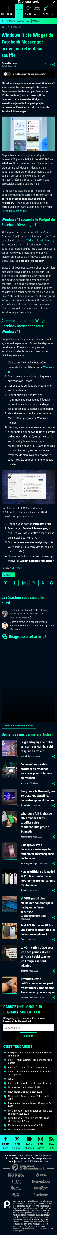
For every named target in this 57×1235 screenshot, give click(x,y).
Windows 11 (8, 574)
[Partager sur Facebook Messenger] (33, 583)
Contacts (48, 1155)
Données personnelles (42, 1158)
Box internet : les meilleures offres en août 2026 (29, 1105)
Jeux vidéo (25, 756)
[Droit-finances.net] (15, 1188)
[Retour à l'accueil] (28, 2)
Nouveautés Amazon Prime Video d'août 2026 (28, 1098)
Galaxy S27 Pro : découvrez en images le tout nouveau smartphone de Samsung (37, 851)
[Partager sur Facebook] (14, 583)
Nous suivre (51, 583)
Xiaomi (24, 890)
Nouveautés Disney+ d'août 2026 (25, 1091)
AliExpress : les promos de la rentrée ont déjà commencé (31, 1054)
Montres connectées (30, 997)
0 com (48, 64)
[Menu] (3, 2)
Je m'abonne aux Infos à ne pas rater (29, 74)
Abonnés (29, 1146)
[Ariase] (41, 1194)
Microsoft (17, 568)
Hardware (10, 20)
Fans (5, 1146)
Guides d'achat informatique (33, 916)
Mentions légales (22, 1158)
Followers (17, 1146)
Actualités (25, 805)
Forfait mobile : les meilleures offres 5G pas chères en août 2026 (30, 1112)
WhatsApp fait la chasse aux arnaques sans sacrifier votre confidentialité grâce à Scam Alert (36, 822)
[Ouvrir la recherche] (53, 2)
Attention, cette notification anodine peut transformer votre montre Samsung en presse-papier (38, 985)
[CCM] (41, 1175)
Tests (28, 20)
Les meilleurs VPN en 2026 (21, 1129)
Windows (36, 20)
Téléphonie (7, 14)
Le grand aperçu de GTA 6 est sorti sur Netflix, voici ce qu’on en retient (37, 746)
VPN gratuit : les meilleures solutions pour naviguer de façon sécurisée (37, 905)
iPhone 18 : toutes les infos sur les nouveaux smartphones (30, 1073)
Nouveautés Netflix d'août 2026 (24, 1087)
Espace (46, 14)
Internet (24, 971)
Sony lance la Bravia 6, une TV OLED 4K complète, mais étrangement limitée (38, 796)
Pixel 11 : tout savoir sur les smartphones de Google (30, 1061)
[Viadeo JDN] (15, 1195)
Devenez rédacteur (33, 1155)
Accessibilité (20, 1161)
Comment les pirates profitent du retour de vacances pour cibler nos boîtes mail (36, 771)
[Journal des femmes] (15, 1175)
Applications (26, 836)
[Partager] (53, 64)
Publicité (9, 1158)
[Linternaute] (41, 1181)
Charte (10, 1161)
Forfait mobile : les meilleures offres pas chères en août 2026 (28, 1119)
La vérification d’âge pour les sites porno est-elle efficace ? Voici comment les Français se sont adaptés (37, 956)
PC (18, 14)
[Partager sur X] (5, 583)
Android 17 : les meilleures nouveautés (27, 1067)
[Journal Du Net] (15, 1182)
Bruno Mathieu (9, 63)
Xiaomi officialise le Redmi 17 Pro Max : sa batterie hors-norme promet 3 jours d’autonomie (38, 878)
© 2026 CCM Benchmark (39, 1161)
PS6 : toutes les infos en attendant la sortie (29, 1083)
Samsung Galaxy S (29, 863)
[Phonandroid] (7, 1204)
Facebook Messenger (14, 211)
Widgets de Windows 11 (39, 240)
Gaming (28, 14)
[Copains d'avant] (41, 1188)
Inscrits (40, 1146)
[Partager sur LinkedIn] (24, 583)
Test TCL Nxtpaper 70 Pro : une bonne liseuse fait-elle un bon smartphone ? (38, 930)
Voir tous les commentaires (19, 725)
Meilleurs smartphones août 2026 (25, 1125)
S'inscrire (28, 1036)
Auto (37, 14)
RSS (51, 1146)
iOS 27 (11, 1078)
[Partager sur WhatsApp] (42, 583)
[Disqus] (28, 682)
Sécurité (20, 20)
